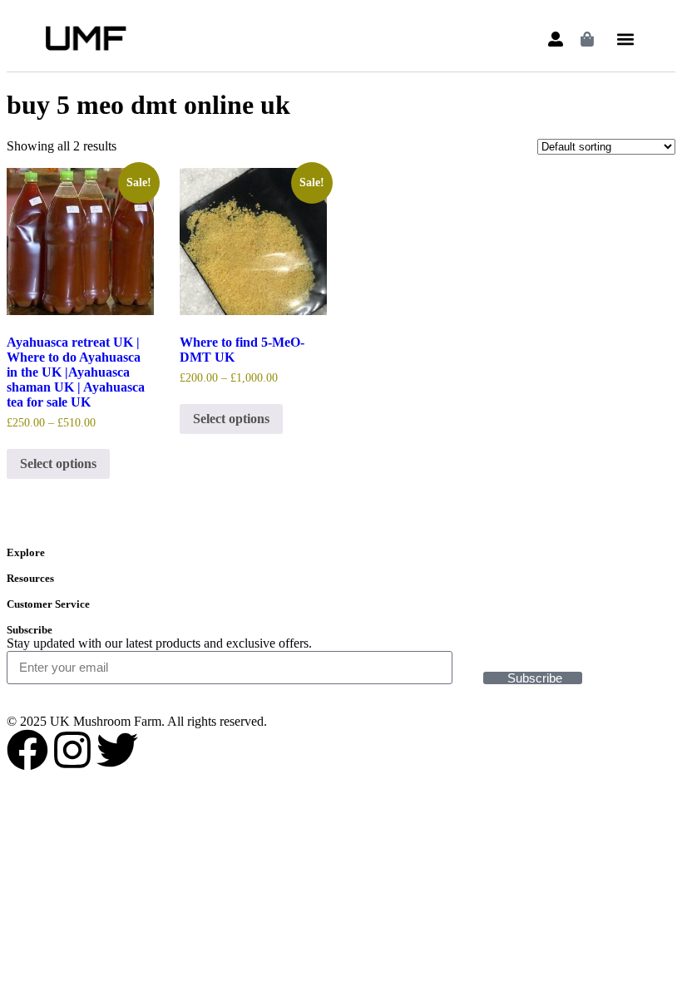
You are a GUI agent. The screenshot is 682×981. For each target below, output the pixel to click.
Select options (58, 463)
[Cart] (587, 39)
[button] (625, 39)
